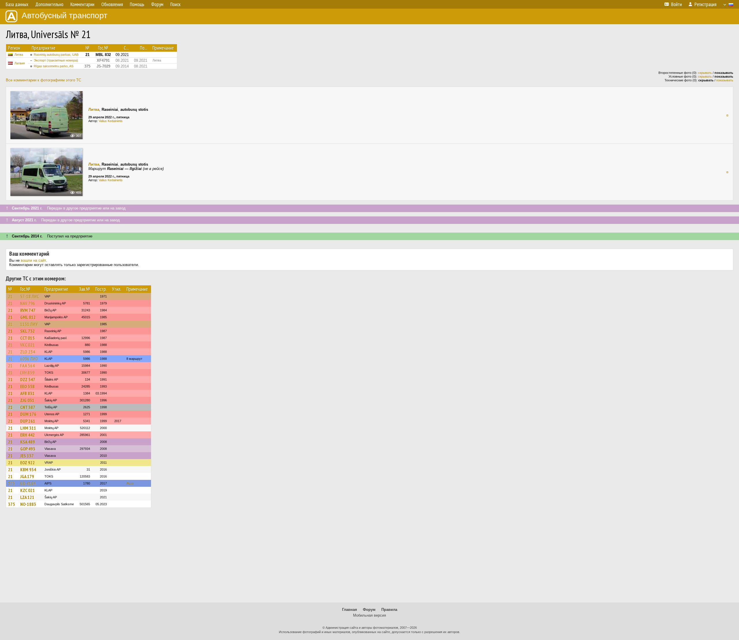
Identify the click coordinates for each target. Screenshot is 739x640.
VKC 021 (27, 345)
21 (10, 296)
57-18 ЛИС (29, 296)
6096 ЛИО (29, 359)
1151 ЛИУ (29, 324)
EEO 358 (27, 386)
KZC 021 (27, 490)
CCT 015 (27, 338)
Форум (369, 609)
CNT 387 (27, 407)
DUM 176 (28, 414)
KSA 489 (27, 442)
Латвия (19, 63)
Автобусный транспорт (64, 15)
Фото (130, 483)
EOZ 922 (27, 462)
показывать (724, 80)
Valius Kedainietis (111, 121)
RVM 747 (28, 310)
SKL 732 (27, 331)
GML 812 (28, 317)
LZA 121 (27, 497)
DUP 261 (27, 421)
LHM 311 (28, 428)
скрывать (705, 72)
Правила (389, 609)
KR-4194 (28, 483)
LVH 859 (27, 372)
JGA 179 (27, 476)
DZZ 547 (27, 379)
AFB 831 (27, 393)
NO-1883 (28, 504)
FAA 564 (27, 365)
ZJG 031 (27, 400)
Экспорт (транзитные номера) (56, 60)
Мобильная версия (369, 615)
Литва (18, 54)
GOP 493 (27, 449)
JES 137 (27, 456)
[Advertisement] (369, 557)
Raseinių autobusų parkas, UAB (56, 54)
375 (11, 483)
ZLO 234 (27, 352)
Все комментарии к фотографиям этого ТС (43, 80)
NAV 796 (27, 303)
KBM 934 (28, 469)
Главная (349, 609)
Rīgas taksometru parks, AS (53, 66)
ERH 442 (27, 435)
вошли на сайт (33, 260)
